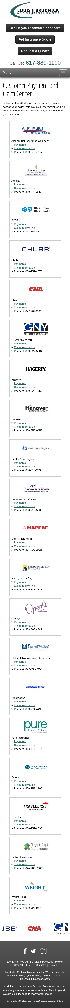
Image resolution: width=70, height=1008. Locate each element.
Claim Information (24, 148)
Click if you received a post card (35, 28)
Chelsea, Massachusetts (30, 972)
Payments (20, 144)
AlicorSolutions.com (23, 1001)
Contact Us (54, 965)
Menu (7, 72)
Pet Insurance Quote (35, 39)
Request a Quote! (35, 51)
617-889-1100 (43, 62)
